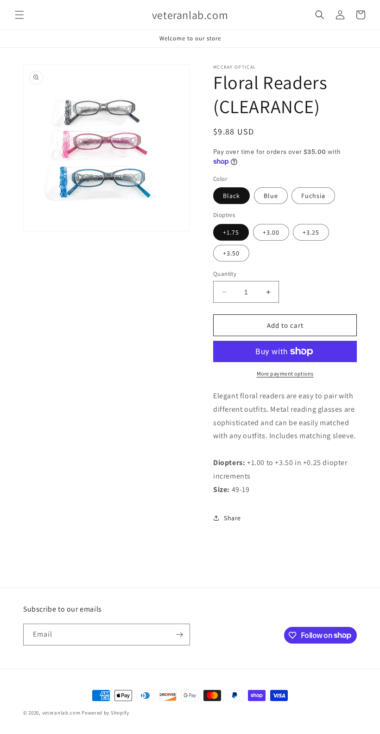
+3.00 (271, 232)
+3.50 (231, 253)
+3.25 (311, 232)
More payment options (285, 373)
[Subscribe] (179, 634)
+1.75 (231, 232)
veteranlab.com (61, 712)
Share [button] (232, 518)
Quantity (224, 274)
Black (231, 195)
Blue (271, 195)
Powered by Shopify (105, 712)
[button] (19, 15)
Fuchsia (313, 195)
